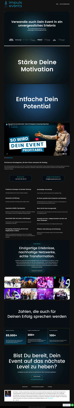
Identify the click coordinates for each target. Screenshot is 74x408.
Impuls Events (25, 386)
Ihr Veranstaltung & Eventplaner (38, 386)
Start (57, 4)
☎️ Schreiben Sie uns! (8, 157)
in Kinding (50, 386)
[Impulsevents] (13, 4)
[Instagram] (15, 400)
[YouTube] (16, 400)
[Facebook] (13, 400)
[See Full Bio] (53, 398)
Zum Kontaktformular (65, 4)
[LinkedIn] (18, 400)
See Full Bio (50, 398)
